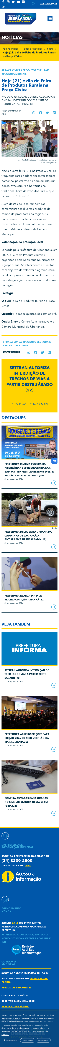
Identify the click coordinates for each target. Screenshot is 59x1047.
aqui (28, 866)
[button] (50, 18)
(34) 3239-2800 (17, 861)
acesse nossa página (15, 1007)
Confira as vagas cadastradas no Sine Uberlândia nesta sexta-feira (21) (27, 802)
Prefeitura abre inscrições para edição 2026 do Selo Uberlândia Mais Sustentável (27, 738)
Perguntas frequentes (16, 988)
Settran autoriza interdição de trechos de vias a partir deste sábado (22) (29, 379)
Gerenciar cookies (11, 1040)
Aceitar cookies (43, 1040)
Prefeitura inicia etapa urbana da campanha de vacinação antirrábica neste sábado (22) (28, 536)
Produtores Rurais (36, 70)
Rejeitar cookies (28, 1040)
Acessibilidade (48, 4)
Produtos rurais (14, 74)
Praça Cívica (11, 70)
